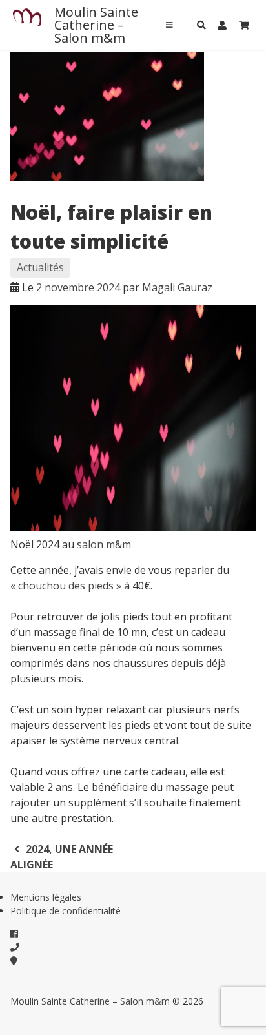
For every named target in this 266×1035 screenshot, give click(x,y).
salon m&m (104, 544)
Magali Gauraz (177, 287)
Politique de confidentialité (65, 911)
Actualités (40, 267)
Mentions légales (45, 897)
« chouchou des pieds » (65, 586)
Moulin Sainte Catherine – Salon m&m (96, 24)
